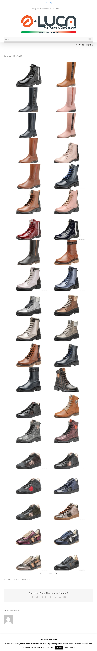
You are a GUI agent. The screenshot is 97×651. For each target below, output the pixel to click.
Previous (80, 44)
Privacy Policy (69, 647)
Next (88, 44)
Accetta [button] (59, 647)
